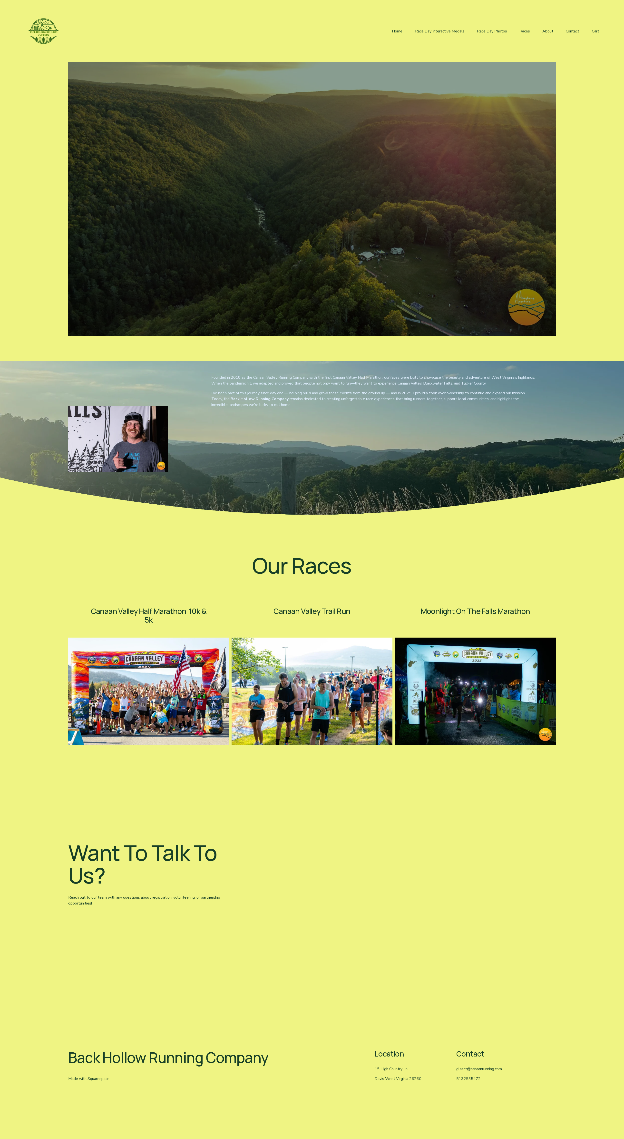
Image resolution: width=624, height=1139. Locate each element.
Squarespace (98, 1078)
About (547, 31)
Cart (595, 31)
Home (397, 31)
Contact (572, 31)
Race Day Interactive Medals (440, 31)
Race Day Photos (492, 31)
